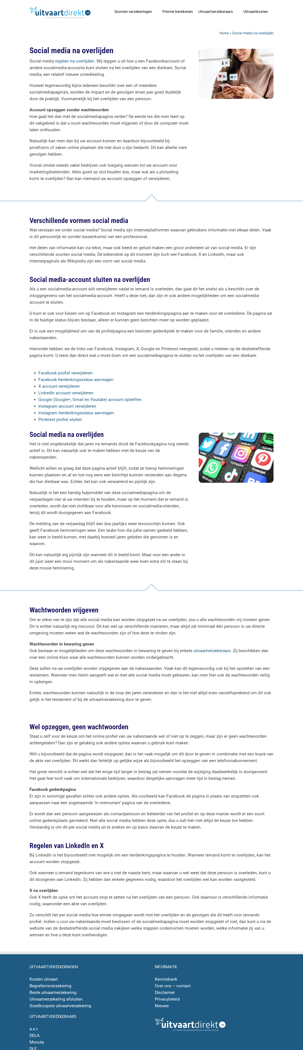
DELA (34, 1035)
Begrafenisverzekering (50, 985)
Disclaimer (165, 992)
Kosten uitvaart (44, 979)
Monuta (37, 1042)
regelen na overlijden (74, 61)
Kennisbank (166, 979)
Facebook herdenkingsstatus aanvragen (76, 379)
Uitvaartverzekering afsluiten (56, 999)
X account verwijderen (59, 386)
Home (224, 33)
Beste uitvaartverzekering (53, 992)
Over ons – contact (173, 985)
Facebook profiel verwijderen (65, 372)
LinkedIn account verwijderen (65, 392)
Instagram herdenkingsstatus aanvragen (76, 412)
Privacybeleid (167, 999)
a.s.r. (34, 1028)
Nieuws (162, 1005)
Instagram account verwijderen (67, 406)
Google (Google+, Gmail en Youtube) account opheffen (90, 399)
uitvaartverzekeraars (212, 650)
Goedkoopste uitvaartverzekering (60, 1005)
